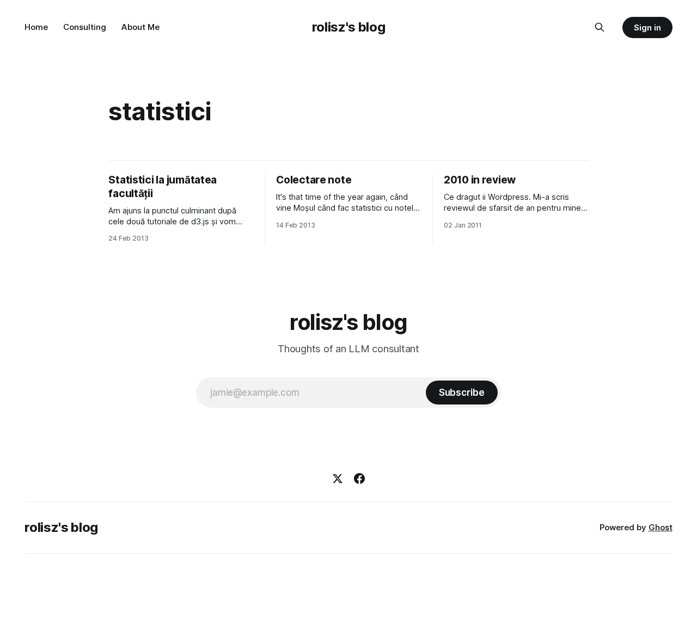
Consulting (84, 27)
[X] (337, 478)
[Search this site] (599, 27)
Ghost (660, 527)
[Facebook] (359, 478)
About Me (140, 27)
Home (36, 27)
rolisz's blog (348, 27)
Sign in (647, 27)
